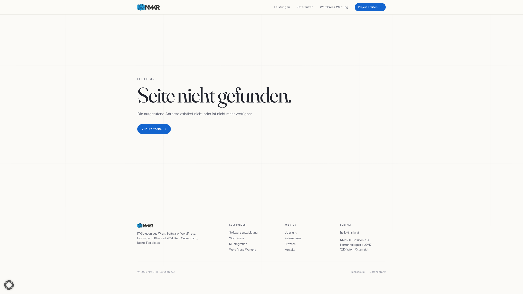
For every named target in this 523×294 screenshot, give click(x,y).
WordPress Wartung (334, 7)
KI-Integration (238, 244)
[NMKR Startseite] (148, 7)
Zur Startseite (152, 129)
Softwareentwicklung (243, 232)
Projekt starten (368, 7)
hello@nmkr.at (349, 232)
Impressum (358, 271)
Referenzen (305, 7)
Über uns (291, 232)
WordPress (236, 238)
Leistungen (282, 7)
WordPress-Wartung (242, 249)
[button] (9, 285)
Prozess (290, 244)
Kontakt (290, 249)
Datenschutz (378, 271)
